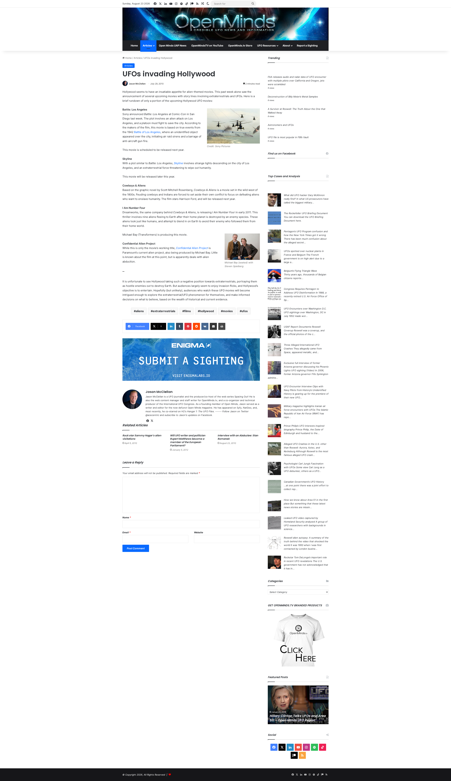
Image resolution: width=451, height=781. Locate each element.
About (286, 45)
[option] (298, 704)
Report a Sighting (307, 45)
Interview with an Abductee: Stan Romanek (238, 437)
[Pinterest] (187, 326)
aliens (140, 311)
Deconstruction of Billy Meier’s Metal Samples (293, 96)
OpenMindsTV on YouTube (207, 45)
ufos (245, 311)
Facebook (206, 415)
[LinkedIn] (171, 326)
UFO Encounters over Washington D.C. (305, 308)
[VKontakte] (204, 326)
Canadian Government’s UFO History (304, 481)
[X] (152, 421)
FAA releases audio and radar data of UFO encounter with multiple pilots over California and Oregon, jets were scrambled (297, 80)
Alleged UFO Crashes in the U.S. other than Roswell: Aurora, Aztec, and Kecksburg (305, 447)
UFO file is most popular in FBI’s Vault (288, 137)
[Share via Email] (213, 326)
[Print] (221, 326)
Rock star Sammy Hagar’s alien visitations (141, 437)
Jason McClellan (137, 83)
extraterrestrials (164, 311)
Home (134, 45)
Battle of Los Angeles (147, 132)
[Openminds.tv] (225, 24)
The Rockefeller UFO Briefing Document (306, 213)
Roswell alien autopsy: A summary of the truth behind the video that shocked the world (306, 541)
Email (126, 532)
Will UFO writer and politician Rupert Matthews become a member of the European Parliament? (187, 440)
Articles (147, 45)
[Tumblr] (179, 326)
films (187, 311)
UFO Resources (266, 45)
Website (198, 532)
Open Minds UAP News (172, 45)
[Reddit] (196, 326)
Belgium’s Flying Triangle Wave (300, 270)
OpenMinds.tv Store (240, 45)
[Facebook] (148, 421)
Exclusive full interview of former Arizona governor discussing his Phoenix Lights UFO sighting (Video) (306, 367)
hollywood (207, 311)
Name (126, 517)
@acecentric (152, 415)
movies (228, 311)
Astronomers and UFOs (281, 125)
